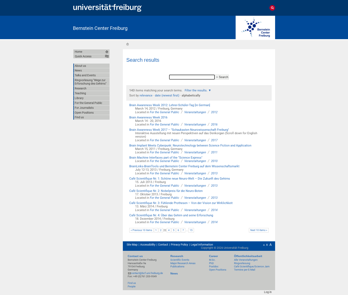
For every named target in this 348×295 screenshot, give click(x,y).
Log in (268, 292)
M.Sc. (212, 259)
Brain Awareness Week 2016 (148, 117)
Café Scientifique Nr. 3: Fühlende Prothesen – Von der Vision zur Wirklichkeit (181, 203)
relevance (146, 95)
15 (191, 230)
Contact (163, 244)
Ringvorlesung (242, 263)
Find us (132, 283)
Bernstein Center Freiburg (100, 28)
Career (213, 256)
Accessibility (147, 244)
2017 (214, 140)
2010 (214, 161)
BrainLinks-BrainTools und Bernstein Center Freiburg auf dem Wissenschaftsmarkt (184, 166)
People (132, 286)
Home (127, 44)
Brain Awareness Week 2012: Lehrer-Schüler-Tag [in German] (169, 105)
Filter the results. (196, 90)
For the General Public (164, 112)
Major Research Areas (183, 263)
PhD (211, 263)
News (174, 273)
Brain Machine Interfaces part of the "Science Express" (165, 157)
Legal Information (202, 244)
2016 (214, 124)
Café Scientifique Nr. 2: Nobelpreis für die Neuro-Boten (166, 191)
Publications (177, 266)
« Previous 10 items (141, 230)
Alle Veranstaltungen (246, 259)
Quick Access (83, 56)
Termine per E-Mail (244, 269)
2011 (214, 152)
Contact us (135, 256)
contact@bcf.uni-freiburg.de (147, 273)
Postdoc (214, 266)
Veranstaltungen (195, 112)
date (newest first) (167, 95)
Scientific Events (179, 259)
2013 (214, 173)
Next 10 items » (258, 230)
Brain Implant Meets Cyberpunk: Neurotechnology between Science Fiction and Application (190, 145)
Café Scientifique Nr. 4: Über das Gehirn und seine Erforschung (171, 215)
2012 (214, 112)
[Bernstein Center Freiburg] (255, 27)
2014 (214, 210)
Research (176, 256)
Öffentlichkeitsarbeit (248, 256)
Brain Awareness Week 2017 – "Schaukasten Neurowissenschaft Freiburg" (179, 130)
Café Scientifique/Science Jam (251, 266)
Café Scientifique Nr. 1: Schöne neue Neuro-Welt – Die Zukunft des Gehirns (179, 178)
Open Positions (217, 269)
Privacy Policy (179, 244)
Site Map (132, 244)
